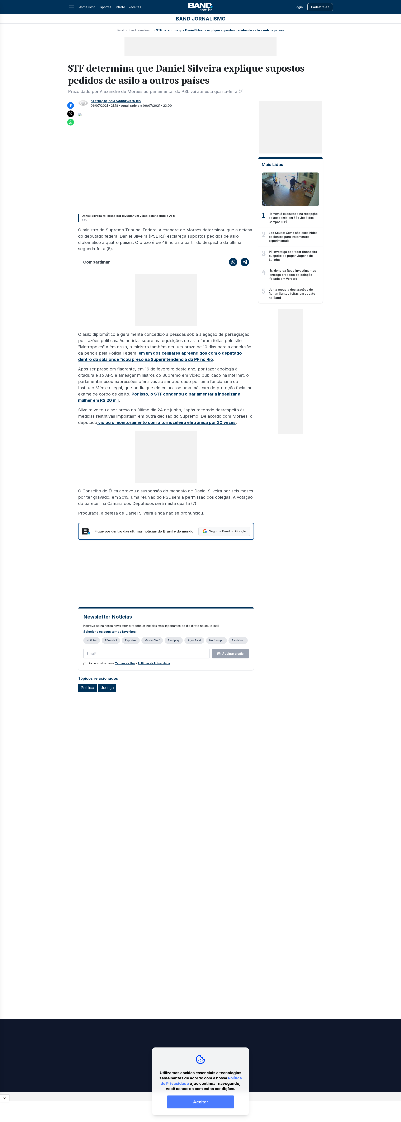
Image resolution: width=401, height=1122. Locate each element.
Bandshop (238, 640)
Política (87, 687)
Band (120, 30)
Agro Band (194, 640)
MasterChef (152, 640)
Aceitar (200, 1101)
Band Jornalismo (140, 30)
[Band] (200, 7)
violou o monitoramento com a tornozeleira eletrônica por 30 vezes (166, 422)
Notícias (92, 640)
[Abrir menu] (71, 7)
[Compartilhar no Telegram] (245, 262)
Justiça (107, 687)
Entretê (120, 7)
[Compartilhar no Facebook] (70, 105)
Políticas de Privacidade (154, 663)
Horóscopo (216, 640)
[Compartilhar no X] (70, 113)
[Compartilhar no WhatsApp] (70, 122)
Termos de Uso (125, 663)
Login (299, 7)
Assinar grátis (233, 653)
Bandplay (173, 640)
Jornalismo (87, 7)
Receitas (134, 7)
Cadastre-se (320, 7)
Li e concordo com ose (129, 663)
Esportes (105, 7)
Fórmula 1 (111, 640)
